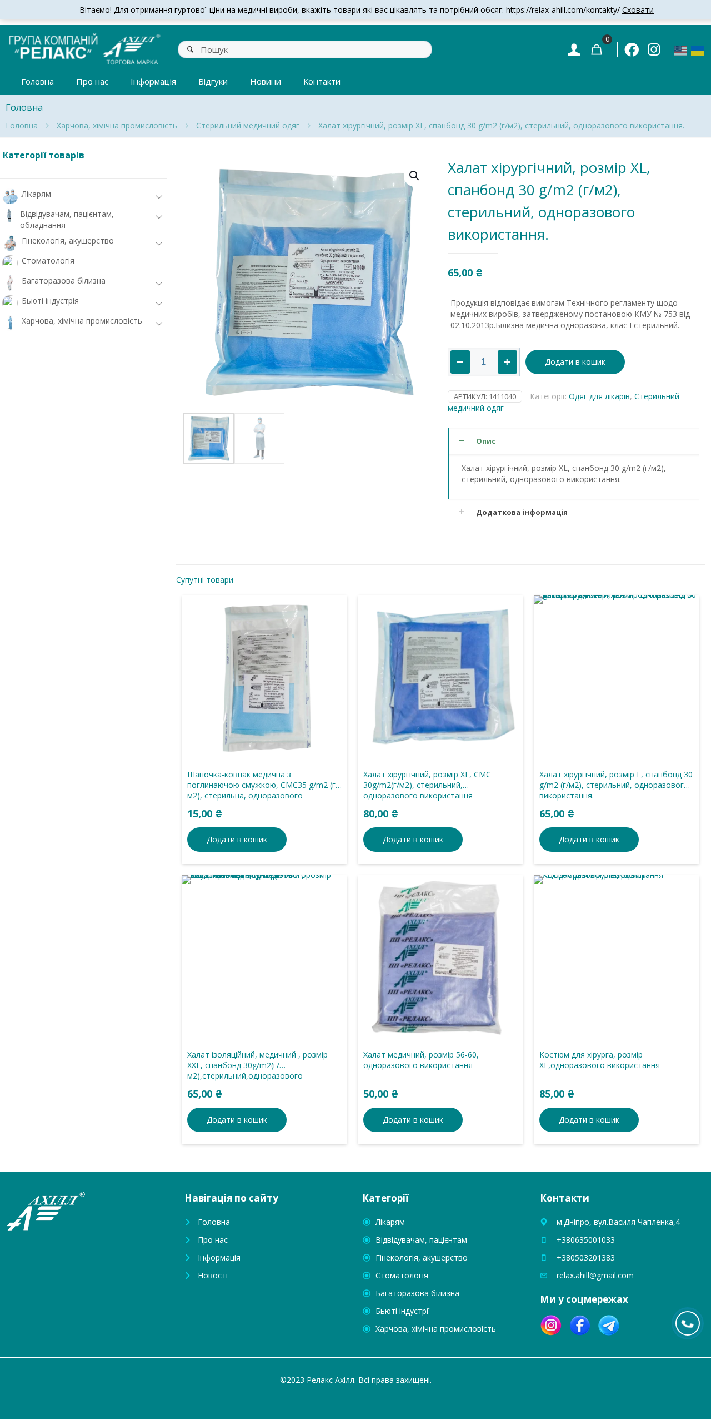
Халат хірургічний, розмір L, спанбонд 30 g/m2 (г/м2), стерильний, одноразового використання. (616, 785)
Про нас (213, 1239)
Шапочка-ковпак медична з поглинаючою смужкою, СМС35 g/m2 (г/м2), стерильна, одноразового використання (262, 790)
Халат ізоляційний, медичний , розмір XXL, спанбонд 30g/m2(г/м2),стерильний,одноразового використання (257, 1070)
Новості (213, 1275)
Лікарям (390, 1222)
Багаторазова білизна (417, 1293)
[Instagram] (653, 49)
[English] (681, 50)
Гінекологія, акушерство (421, 1257)
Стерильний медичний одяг (247, 125)
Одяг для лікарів (599, 396)
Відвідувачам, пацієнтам (421, 1239)
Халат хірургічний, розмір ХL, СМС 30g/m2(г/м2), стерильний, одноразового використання (427, 785)
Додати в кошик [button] (237, 839)
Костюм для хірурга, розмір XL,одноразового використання (599, 1059)
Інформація (219, 1257)
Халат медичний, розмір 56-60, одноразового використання (421, 1059)
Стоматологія (401, 1275)
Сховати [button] (638, 9)
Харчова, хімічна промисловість (117, 125)
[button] (415, 176)
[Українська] (698, 50)
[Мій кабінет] (574, 49)
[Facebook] (631, 49)
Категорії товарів (43, 155)
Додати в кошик (575, 361)
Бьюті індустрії (402, 1311)
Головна (22, 125)
